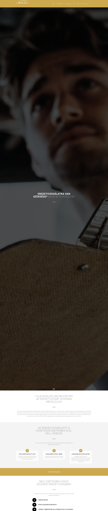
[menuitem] (53, 3)
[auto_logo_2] (22, 3)
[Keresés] (90, 3)
